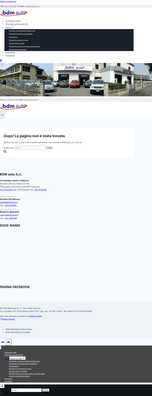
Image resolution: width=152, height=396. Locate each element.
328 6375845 (10, 205)
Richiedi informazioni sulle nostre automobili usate (24, 46)
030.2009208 (40, 190)
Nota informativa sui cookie (18, 332)
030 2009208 (10, 6)
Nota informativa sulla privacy (19, 329)
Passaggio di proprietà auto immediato (21, 34)
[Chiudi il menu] (0, 347)
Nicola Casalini (35, 316)
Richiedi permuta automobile (18, 49)
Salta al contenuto (8, 1)
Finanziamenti (13, 37)
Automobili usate (13, 21)
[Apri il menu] (2, 114)
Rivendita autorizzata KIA (17, 24)
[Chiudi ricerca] (2, 386)
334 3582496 (10, 218)
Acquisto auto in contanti (16, 43)
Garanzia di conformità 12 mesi (18, 40)
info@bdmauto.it (32, 6)
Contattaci (10, 55)
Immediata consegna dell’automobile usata (22, 31)
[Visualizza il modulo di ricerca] (2, 65)
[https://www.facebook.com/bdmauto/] (1, 61)
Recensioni (10, 52)
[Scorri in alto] (3, 342)
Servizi (6, 359)
